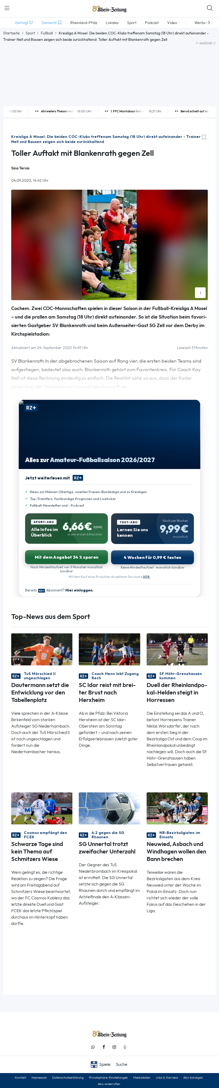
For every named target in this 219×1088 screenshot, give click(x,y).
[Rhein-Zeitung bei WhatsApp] (93, 1047)
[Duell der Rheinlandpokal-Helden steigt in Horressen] (177, 649)
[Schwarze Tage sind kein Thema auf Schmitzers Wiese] (41, 808)
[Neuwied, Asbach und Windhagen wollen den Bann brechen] (177, 808)
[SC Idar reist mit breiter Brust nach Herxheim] (109, 649)
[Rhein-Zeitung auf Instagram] (114, 1047)
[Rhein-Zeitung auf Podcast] (125, 1047)
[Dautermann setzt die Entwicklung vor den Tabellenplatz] (41, 649)
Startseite (11, 33)
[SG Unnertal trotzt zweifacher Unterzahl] (109, 808)
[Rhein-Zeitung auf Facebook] (103, 1047)
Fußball (47, 33)
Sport (30, 33)
